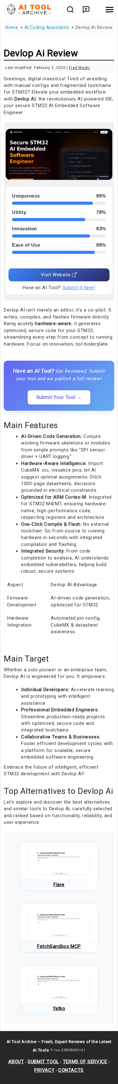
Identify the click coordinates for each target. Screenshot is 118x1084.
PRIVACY (44, 1070)
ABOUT (16, 1061)
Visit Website (56, 275)
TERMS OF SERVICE (85, 1061)
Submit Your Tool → (59, 397)
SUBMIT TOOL (43, 1061)
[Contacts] (86, 10)
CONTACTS (71, 1070)
